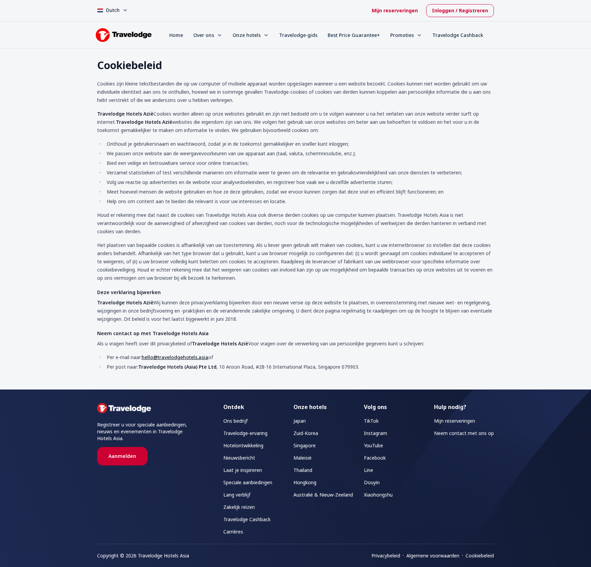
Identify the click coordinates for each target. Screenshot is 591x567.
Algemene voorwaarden (432, 555)
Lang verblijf (236, 494)
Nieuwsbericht (239, 457)
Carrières (233, 531)
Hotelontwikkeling (243, 445)
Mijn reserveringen (395, 10)
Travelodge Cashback (457, 35)
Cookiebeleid (479, 555)
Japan (299, 421)
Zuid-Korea (305, 433)
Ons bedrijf (235, 421)
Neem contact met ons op (464, 433)
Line (368, 470)
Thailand (302, 470)
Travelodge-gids (298, 35)
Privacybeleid (385, 555)
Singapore (304, 445)
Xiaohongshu (378, 494)
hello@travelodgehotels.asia (175, 357)
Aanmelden (122, 456)
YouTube (373, 445)
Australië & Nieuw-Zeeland (323, 494)
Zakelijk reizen (239, 507)
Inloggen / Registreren (460, 10)
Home (176, 35)
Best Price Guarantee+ (354, 35)
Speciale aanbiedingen (247, 482)
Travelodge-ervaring (245, 433)
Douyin (372, 482)
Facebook (375, 457)
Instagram (375, 433)
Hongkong (304, 482)
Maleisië (302, 457)
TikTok (371, 421)
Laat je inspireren (242, 470)
